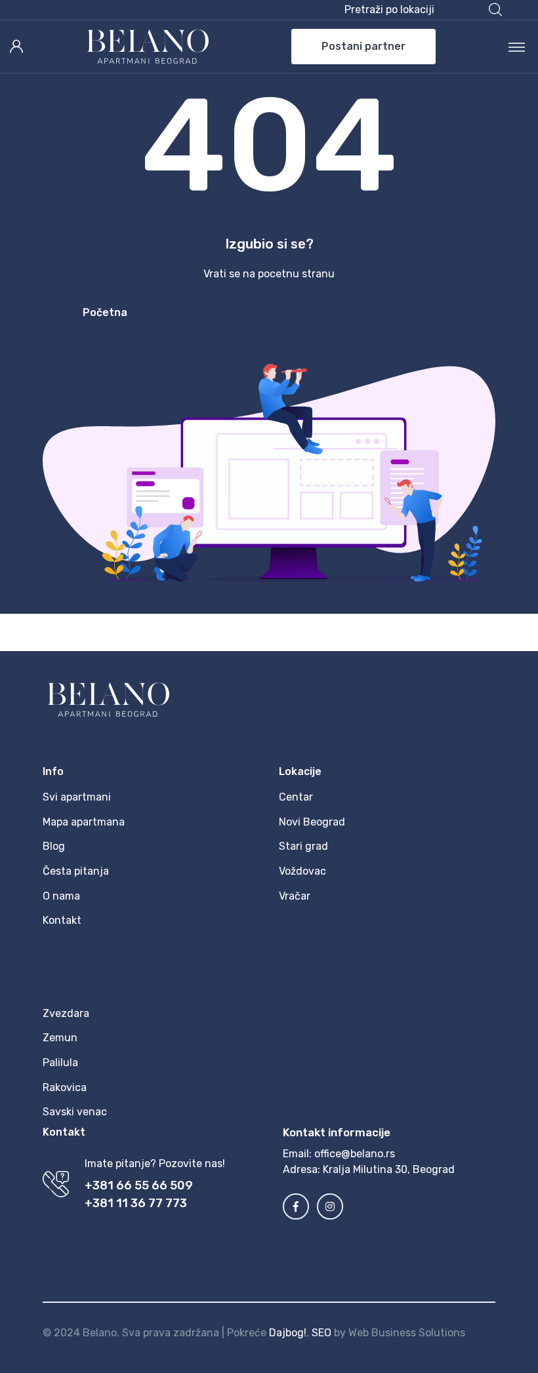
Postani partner (363, 46)
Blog (54, 846)
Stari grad (303, 846)
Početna (105, 312)
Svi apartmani (77, 797)
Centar (296, 797)
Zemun (60, 1037)
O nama (61, 896)
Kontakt (62, 920)
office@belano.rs (354, 1153)
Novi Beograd (312, 822)
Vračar (294, 896)
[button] (423, 10)
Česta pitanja (76, 871)
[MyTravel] (147, 46)
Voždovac (302, 871)
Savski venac (75, 1111)
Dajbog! (287, 1332)
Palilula (60, 1062)
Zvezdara (66, 1013)
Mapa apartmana (84, 822)
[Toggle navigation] (516, 46)
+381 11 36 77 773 (136, 1203)
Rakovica (65, 1087)
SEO (321, 1332)
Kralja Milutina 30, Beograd (389, 1169)
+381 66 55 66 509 (139, 1185)
